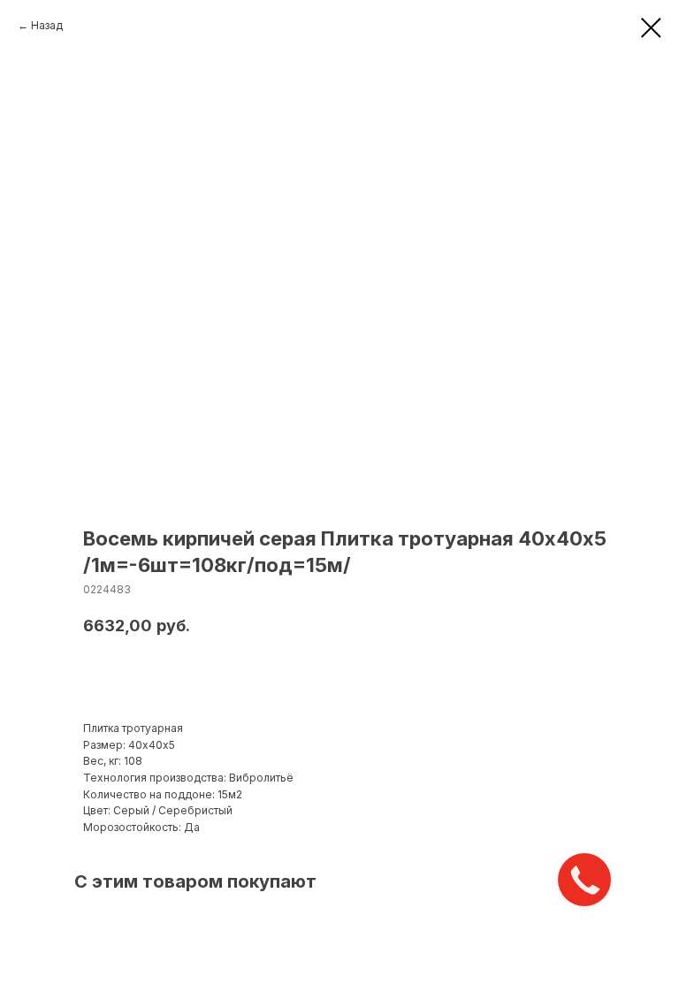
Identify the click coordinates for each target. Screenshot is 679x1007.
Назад (47, 25)
